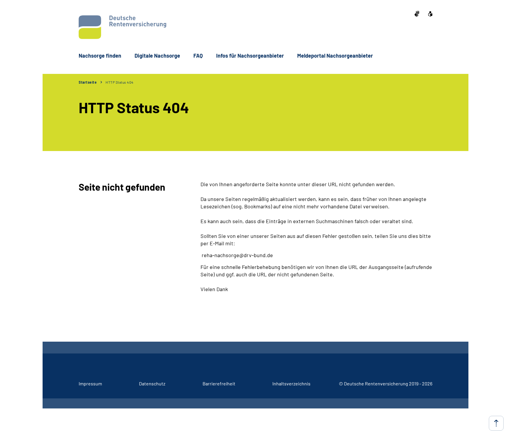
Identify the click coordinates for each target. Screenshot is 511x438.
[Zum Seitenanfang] (496, 423)
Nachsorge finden (100, 55)
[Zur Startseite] (122, 27)
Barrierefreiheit (219, 383)
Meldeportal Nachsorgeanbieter (335, 55)
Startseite (88, 82)
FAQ (198, 55)
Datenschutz (152, 383)
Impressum (90, 383)
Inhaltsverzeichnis (291, 383)
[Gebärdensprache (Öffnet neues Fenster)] (417, 14)
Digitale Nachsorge (157, 55)
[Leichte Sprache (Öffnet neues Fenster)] (430, 14)
